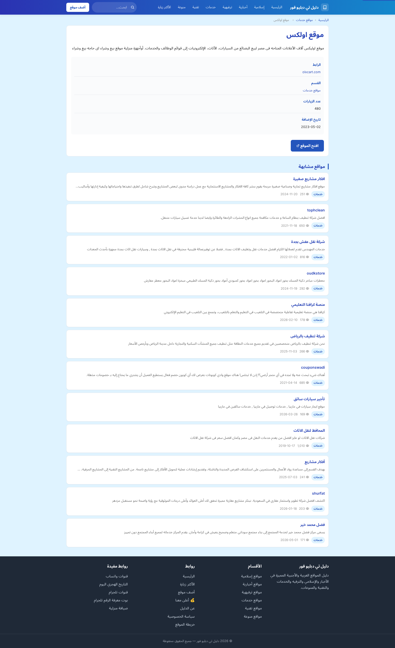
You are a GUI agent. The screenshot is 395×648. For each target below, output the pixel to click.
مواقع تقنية (253, 608)
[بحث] (132, 7)
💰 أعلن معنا (185, 600)
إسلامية (259, 7)
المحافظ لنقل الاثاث (309, 430)
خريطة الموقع (185, 624)
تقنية (195, 7)
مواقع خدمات (304, 20)
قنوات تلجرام (118, 592)
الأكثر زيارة (164, 7)
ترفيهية (227, 7)
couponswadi (313, 367)
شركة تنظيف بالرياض (308, 336)
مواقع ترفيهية (252, 592)
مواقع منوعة (253, 616)
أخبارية (243, 7)
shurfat (318, 493)
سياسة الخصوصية (181, 616)
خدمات (211, 7)
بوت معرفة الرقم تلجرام (111, 600)
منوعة (182, 7)
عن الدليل (187, 608)
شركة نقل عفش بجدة (308, 241)
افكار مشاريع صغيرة (309, 178)
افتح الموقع (308, 145)
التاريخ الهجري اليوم (113, 584)
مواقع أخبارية (252, 584)
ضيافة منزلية (118, 608)
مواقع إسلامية (251, 576)
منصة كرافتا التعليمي (308, 304)
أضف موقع (77, 7)
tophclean (316, 210)
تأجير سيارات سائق (309, 399)
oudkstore (316, 273)
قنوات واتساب (117, 576)
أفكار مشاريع (315, 461)
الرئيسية (276, 7)
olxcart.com (311, 72)
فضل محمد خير (312, 524)
